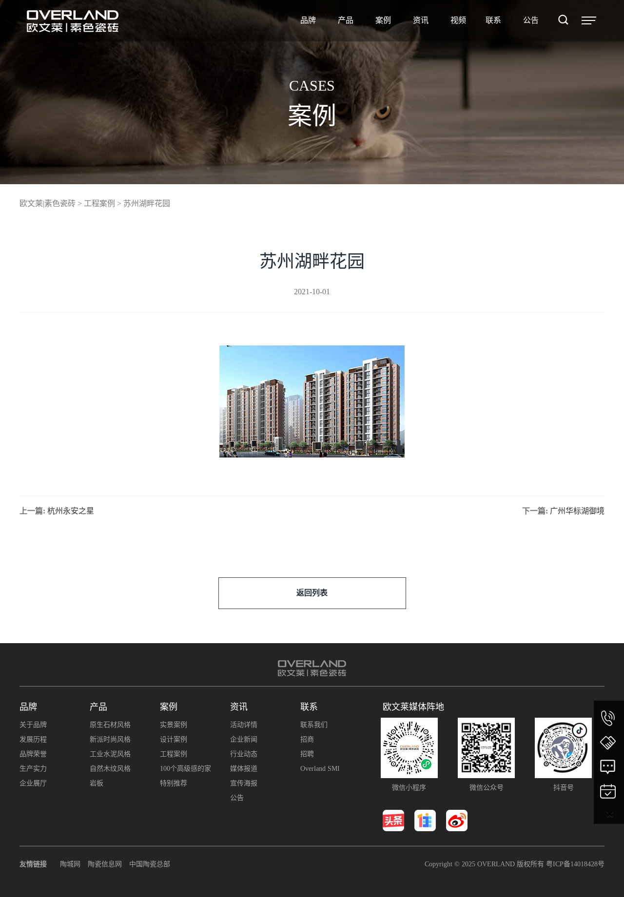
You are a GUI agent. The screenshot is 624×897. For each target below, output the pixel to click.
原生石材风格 (110, 724)
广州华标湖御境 (577, 511)
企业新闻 (243, 739)
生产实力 (33, 768)
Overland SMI (320, 768)
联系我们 (314, 724)
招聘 (307, 754)
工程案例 (173, 754)
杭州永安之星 (70, 511)
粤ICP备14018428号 (575, 864)
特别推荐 (173, 783)
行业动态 (243, 754)
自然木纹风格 (110, 768)
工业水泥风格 (110, 754)
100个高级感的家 (185, 768)
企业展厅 (33, 783)
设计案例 (173, 739)
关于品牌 (33, 724)
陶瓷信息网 (105, 864)
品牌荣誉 (33, 754)
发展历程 (33, 739)
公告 (237, 798)
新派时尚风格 (110, 739)
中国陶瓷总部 (149, 864)
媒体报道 (243, 768)
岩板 (96, 783)
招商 (307, 739)
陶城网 (70, 864)
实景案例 (173, 724)
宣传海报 (243, 783)
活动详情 (243, 724)
